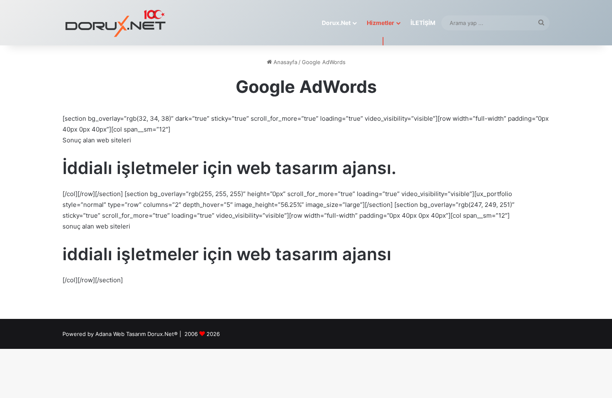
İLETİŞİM (422, 22)
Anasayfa (284, 62)
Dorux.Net (336, 22)
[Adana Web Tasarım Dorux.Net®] (114, 22)
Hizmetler (380, 22)
